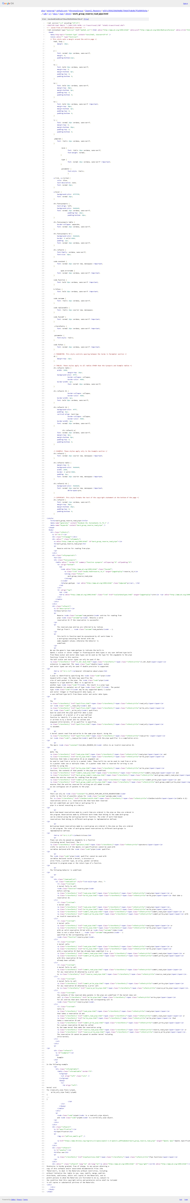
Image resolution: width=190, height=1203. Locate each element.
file (86, 19)
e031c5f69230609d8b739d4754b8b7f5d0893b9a (125, 10)
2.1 (50, 13)
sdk (45, 13)
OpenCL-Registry (93, 10)
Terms (25, 1199)
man (61, 13)
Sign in (185, 3)
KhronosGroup (76, 10)
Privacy (19, 1199)
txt (180, 1199)
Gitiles (13, 1199)
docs (55, 13)
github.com (61, 10)
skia (43, 10)
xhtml (68, 13)
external (51, 10)
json (186, 1199)
